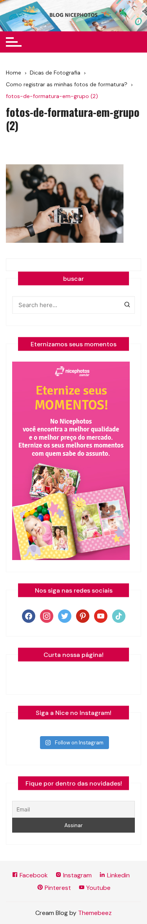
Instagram (77, 875)
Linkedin (117, 875)
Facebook (33, 875)
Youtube (98, 888)
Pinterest (57, 888)
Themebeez (95, 913)
